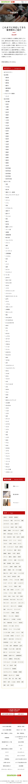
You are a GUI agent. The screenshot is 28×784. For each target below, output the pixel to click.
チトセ (7, 301)
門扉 (7, 205)
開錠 (20, 678)
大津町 (7, 109)
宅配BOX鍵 (9, 622)
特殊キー (5, 616)
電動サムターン (7, 619)
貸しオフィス (11, 675)
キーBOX (5, 678)
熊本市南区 (8, 168)
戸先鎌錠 (5, 649)
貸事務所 (5, 675)
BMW (7, 357)
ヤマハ (7, 442)
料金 (4, 589)
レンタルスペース (7, 668)
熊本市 (7, 112)
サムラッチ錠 (11, 649)
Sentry (18, 652)
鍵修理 (7, 83)
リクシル (11, 593)
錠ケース (5, 652)
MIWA (7, 325)
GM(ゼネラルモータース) (11, 296)
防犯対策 (11, 517)
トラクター (8, 256)
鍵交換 (7, 77)
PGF (4, 665)
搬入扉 (7, 189)
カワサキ (8, 424)
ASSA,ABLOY (9, 317)
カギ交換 (19, 619)
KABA (7, 394)
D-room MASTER (10, 322)
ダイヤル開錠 (18, 570)
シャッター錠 (21, 573)
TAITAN (7, 360)
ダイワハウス (20, 662)
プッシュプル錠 (16, 629)
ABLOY (9, 576)
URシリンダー (14, 606)
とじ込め (13, 681)
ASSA (5, 576)
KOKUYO (5, 625)
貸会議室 (15, 672)
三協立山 (8, 344)
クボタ (7, 408)
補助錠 (5, 530)
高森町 (7, 115)
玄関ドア (5, 639)
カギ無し (5, 586)
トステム (8, 458)
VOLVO (7, 285)
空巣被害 (20, 606)
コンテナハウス (12, 652)
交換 (16, 678)
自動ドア (8, 211)
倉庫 (7, 245)
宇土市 (7, 125)
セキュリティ (9, 609)
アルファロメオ (9, 384)
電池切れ (20, 622)
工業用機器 (8, 253)
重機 (15, 560)
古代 (7, 362)
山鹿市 (7, 141)
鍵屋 (22, 520)
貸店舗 (17, 675)
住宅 (7, 259)
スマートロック (16, 530)
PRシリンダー (6, 602)
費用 (20, 586)
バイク (7, 264)
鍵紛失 (9, 553)
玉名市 (7, 144)
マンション (8, 216)
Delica (7, 370)
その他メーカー (9, 472)
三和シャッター (9, 307)
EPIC (7, 328)
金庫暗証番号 (19, 655)
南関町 (7, 133)
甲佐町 (7, 149)
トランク (18, 632)
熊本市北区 (8, 171)
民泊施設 (9, 563)
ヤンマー (8, 349)
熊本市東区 (8, 176)
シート (14, 540)
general (7, 277)
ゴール (10, 629)
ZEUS (19, 642)
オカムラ (8, 466)
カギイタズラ (6, 523)
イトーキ (8, 461)
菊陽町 (7, 163)
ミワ (22, 635)
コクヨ (7, 450)
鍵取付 (22, 579)
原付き (19, 550)
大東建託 (8, 309)
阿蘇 (20, 566)
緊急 (12, 520)
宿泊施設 (14, 668)
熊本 (10, 678)
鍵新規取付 (8, 88)
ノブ (22, 589)
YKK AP (7, 464)
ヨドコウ (8, 338)
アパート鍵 (11, 625)
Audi (7, 381)
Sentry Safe (8, 282)
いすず (7, 437)
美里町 (7, 117)
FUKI (17, 596)
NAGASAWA (6, 599)
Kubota (17, 563)
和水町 (7, 131)
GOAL (7, 445)
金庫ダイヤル (11, 655)
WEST (11, 573)
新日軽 (12, 635)
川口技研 (8, 402)
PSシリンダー (20, 599)
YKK (13, 570)
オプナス (17, 625)
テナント (8, 200)
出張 (8, 589)
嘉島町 (7, 155)
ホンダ (7, 96)
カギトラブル (17, 520)
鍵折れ (7, 85)
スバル (7, 429)
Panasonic (8, 355)
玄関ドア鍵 (18, 649)
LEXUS (13, 632)
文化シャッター (9, 312)
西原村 (7, 160)
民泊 (13, 563)
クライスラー (9, 293)
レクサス (8, 336)
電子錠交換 (6, 642)
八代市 (7, 120)
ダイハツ (8, 418)
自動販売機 (8, 235)
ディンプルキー (7, 612)
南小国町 (8, 101)
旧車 (15, 583)
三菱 (7, 432)
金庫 (7, 267)
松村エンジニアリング (11, 400)
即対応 (12, 589)
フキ (7, 330)
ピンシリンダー (17, 609)
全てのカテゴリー (8, 72)
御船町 (7, 152)
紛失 (9, 681)
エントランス (6, 527)
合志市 (7, 165)
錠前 (15, 593)
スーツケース (9, 251)
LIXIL (7, 386)
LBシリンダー (6, 606)
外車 (7, 434)
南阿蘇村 (8, 128)
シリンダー (17, 589)
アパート (8, 242)
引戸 (4, 550)
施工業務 (6, 75)
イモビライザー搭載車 (9, 93)
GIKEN (21, 596)
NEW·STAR (8, 280)
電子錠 (7, 224)
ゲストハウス (20, 560)
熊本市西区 (8, 173)
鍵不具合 (5, 629)
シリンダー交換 (7, 632)
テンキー (15, 622)
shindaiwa (8, 405)
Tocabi (7, 373)
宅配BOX (17, 616)
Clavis (13, 596)
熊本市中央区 (9, 179)
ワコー (7, 392)
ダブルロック (6, 520)
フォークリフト (9, 240)
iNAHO (7, 389)
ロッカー (8, 269)
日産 (7, 416)
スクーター (10, 583)
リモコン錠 (16, 579)
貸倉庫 (20, 672)
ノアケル (8, 304)
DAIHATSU (9, 537)
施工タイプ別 (7, 181)
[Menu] (25, 2)
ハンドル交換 (6, 635)
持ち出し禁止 (17, 658)
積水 (7, 315)
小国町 (7, 107)
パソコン (5, 658)
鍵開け (5, 570)
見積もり (5, 517)
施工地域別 (6, 99)
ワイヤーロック (7, 662)
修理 (16, 527)
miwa (12, 523)
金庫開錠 (5, 655)
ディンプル (11, 616)
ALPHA (5, 596)
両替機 (7, 232)
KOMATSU (8, 352)
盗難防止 (11, 658)
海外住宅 (14, 576)
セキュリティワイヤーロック (12, 195)
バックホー (6, 566)
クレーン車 (8, 229)
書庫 (15, 550)
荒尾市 (7, 147)
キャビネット (9, 272)
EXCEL (7, 376)
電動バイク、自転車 (10, 192)
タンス (7, 248)
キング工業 (8, 469)
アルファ (8, 456)
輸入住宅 (8, 237)
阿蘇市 (7, 136)
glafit (7, 299)
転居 (4, 609)
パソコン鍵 (14, 662)
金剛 (7, 397)
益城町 (7, 157)
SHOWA (7, 448)
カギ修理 (13, 619)
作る (4, 537)
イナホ (7, 288)
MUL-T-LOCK (12, 599)
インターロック (10, 546)
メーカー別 (6, 275)
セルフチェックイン (8, 672)
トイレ (7, 203)
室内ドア (8, 213)
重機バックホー (9, 227)
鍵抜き (14, 556)
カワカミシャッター (10, 290)
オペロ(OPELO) (9, 320)
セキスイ (20, 540)
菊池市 (7, 139)
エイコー (8, 453)
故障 (11, 645)
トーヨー (8, 346)
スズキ (7, 413)
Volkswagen (10, 533)
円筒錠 (13, 612)
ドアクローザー (9, 208)
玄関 (7, 184)
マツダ (7, 426)
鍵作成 (7, 80)
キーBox (8, 187)
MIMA (7, 440)
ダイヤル (16, 533)
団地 (7, 219)
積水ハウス (6, 573)
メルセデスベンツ (10, 365)
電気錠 (17, 612)
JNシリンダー (21, 602)
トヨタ (7, 410)
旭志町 (7, 104)
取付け (5, 681)
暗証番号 (16, 517)
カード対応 (6, 645)
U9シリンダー (14, 602)
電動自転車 (15, 645)
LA (7, 665)
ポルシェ (8, 341)
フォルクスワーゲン (10, 368)
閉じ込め (5, 540)
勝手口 (7, 221)
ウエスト (8, 378)
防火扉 (7, 197)
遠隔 (4, 563)
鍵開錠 (7, 91)
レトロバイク (20, 583)
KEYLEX (7, 333)
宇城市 (7, 123)
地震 (15, 665)
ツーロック (17, 635)
